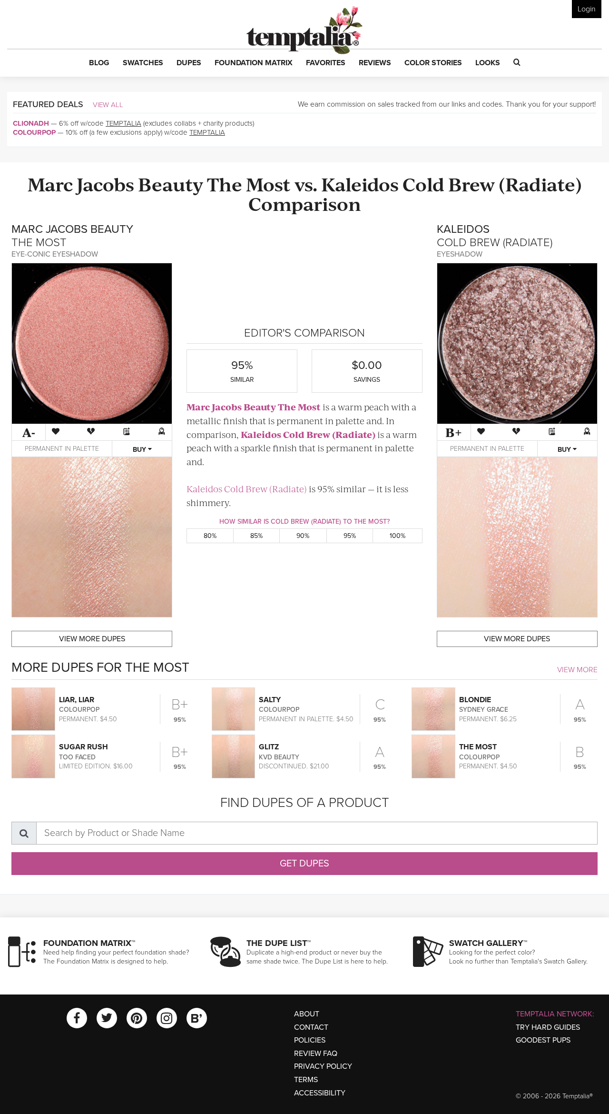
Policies (309, 1040)
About (306, 1014)
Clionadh (31, 123)
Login (587, 9)
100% (397, 536)
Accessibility (319, 1093)
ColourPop (34, 132)
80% (210, 536)
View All (108, 104)
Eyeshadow (459, 254)
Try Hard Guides (548, 1027)
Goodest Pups (543, 1040)
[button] (99, 63)
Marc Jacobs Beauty (115, 183)
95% (350, 536)
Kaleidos (360, 183)
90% (302, 536)
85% (256, 536)
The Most (249, 183)
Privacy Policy (323, 1066)
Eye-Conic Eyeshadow (54, 254)
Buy (140, 450)
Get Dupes (304, 863)
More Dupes (92, 639)
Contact (311, 1027)
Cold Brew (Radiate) (492, 183)
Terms (306, 1079)
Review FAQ (315, 1053)
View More (577, 670)
